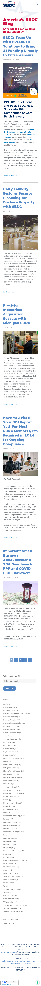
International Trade (10, 825)
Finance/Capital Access (11, 771)
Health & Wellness (10, 796)
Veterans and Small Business (13, 905)
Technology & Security (11, 889)
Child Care (7, 736)
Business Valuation (10, 729)
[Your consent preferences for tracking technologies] (37, 982)
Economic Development (12, 758)
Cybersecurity (8, 749)
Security (6, 870)
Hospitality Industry (10, 806)
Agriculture (7, 704)
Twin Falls (7, 892)
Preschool (7, 854)
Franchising (7, 784)
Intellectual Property (10, 822)
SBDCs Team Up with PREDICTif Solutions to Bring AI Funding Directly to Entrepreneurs (20, 46)
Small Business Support (12, 876)
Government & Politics (11, 790)
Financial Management (11, 777)
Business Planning (9, 720)
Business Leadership (10, 717)
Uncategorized (8, 895)
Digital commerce (9, 752)
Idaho (5, 812)
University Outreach (10, 899)
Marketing (7, 848)
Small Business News (11, 873)
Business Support (9, 726)
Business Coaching (10, 710)
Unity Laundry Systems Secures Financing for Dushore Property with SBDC (19, 198)
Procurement (8, 857)
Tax (4, 886)
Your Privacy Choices (11, 981)
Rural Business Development (13, 860)
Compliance (7, 742)
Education (7, 761)
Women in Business (10, 908)
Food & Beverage (9, 780)
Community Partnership (12, 739)
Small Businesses (9, 879)
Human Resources (9, 809)
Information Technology (12, 816)
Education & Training (10, 765)
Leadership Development (12, 832)
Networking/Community (12, 851)
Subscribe (10, 688)
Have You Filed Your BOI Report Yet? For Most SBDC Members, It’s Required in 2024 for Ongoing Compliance (20, 431)
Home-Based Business (11, 803)
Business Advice (9, 707)
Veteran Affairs (8, 902)
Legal (5, 835)
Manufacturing (8, 844)
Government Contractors (12, 793)
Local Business (8, 838)
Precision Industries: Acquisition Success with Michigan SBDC (16, 314)
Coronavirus (7, 745)
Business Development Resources (15, 713)
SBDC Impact (8, 864)
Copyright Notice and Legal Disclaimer (12, 961)
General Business (9, 787)
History (6, 800)
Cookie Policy (26, 963)
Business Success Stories (12, 723)
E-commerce (8, 755)
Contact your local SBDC (9, 952)
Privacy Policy (30, 961)
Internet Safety (8, 828)
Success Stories (9, 883)
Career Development (11, 733)
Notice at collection (6, 984)
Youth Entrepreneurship (12, 911)
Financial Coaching (10, 774)
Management (8, 841)
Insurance (6, 819)
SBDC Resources (9, 867)
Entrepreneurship (9, 768)
